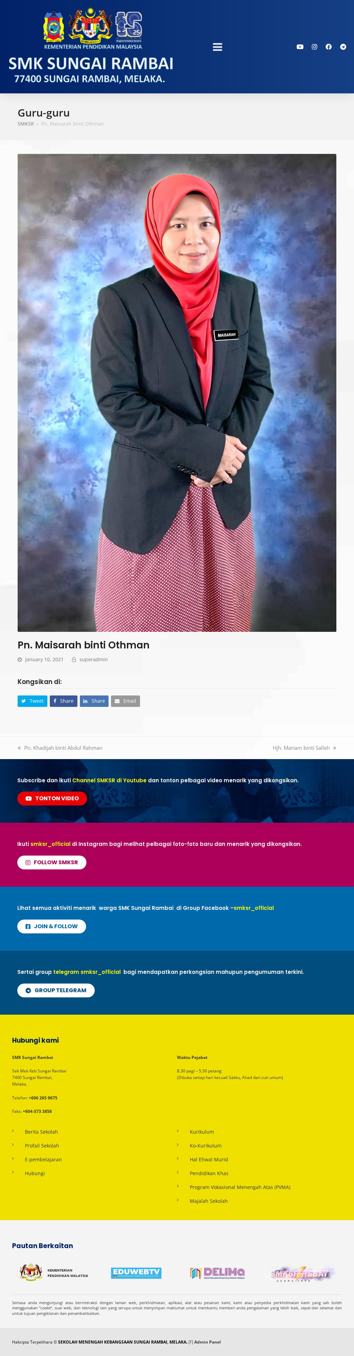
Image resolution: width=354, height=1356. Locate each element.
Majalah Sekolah (209, 1201)
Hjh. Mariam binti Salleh (301, 747)
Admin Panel (207, 1342)
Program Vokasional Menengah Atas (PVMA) (240, 1187)
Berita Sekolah (41, 1131)
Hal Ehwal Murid (209, 1159)
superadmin (94, 659)
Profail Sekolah (42, 1145)
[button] (32, 701)
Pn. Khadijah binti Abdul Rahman (63, 747)
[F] (190, 1342)
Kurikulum (202, 1131)
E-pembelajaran (43, 1159)
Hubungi (35, 1173)
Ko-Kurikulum (206, 1145)
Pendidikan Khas (209, 1173)
